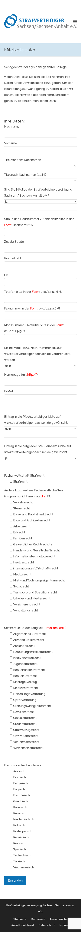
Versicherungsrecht (26, 604)
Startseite (20, 919)
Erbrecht (19, 532)
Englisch (19, 789)
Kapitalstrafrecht (25, 676)
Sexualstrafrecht (25, 718)
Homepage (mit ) (21, 374)
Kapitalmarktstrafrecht (29, 670)
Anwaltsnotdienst (22, 925)
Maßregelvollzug (25, 682)
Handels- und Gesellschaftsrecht (36, 550)
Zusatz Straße (14, 241)
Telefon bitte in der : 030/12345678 (33, 292)
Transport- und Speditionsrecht (35, 592)
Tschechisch (22, 855)
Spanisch (19, 849)
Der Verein (38, 919)
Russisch (19, 843)
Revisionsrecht (23, 712)
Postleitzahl (12, 258)
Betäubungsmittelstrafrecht (33, 652)
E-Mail (8, 391)
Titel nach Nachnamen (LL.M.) (25, 174)
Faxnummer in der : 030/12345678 (32, 308)
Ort (6, 275)
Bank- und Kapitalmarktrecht (33, 514)
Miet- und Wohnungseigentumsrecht (39, 580)
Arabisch (19, 771)
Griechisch (20, 801)
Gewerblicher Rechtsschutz (32, 544)
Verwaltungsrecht (25, 610)
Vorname (10, 143)
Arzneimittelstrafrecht (28, 640)
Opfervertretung (24, 700)
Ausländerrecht (24, 646)
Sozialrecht (21, 586)
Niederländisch (23, 819)
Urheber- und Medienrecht (31, 598)
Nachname (12, 126)
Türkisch (19, 861)
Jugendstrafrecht (25, 664)
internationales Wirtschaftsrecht (35, 568)
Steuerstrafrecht (25, 724)
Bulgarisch (20, 783)
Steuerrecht (21, 508)
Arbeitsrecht (22, 526)
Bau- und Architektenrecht (31, 520)
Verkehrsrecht (23, 502)
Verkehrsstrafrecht (26, 742)
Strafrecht (20, 481)
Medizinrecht (22, 574)
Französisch (21, 795)
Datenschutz (47, 925)
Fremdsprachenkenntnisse (22, 765)
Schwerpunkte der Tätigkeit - (35, 628)
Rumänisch (21, 837)
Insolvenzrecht (23, 562)
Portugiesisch (22, 831)
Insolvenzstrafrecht (27, 658)
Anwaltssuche (59, 919)
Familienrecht (22, 538)
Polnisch (19, 825)
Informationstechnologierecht (34, 556)
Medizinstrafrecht (25, 688)
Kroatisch (19, 813)
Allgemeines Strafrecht (29, 634)
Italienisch (20, 807)
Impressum (67, 925)
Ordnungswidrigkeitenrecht (32, 706)
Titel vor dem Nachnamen (22, 160)
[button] (75, 21)
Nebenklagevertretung (29, 694)
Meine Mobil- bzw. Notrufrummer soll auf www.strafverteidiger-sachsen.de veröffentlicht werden (37, 354)
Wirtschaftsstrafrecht (28, 748)
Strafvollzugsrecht (26, 730)
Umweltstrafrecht (25, 736)
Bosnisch (19, 777)
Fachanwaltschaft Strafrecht (24, 475)
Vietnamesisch (23, 867)
